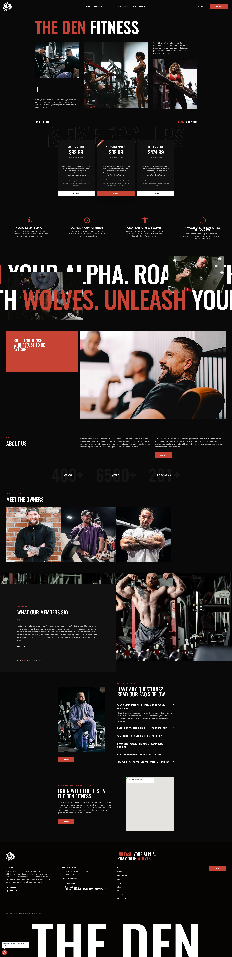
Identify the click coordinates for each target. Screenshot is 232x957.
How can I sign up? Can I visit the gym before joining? (143, 762)
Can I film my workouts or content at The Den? (139, 754)
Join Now (76, 194)
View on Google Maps (69, 878)
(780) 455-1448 (199, 7)
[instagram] (59, 510)
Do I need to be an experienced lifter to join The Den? (142, 728)
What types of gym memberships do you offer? (139, 735)
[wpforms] (59, 514)
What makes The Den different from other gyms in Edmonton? (141, 706)
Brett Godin (14, 556)
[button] (17, 660)
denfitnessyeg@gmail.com (71, 887)
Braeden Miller (126, 556)
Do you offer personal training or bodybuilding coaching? (140, 745)
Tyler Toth (69, 556)
